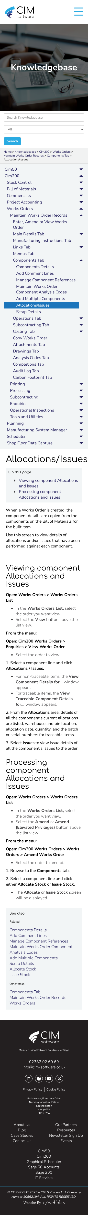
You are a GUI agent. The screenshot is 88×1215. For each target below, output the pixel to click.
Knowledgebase (25, 152)
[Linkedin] (29, 1079)
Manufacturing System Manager (37, 430)
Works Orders (62, 152)
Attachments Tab (29, 344)
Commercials (19, 195)
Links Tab (22, 247)
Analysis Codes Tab (31, 358)
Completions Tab (28, 364)
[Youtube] (49, 1079)
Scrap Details (28, 312)
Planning (15, 423)
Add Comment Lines (35, 273)
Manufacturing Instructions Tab (42, 240)
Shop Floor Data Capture (30, 443)
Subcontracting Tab (31, 325)
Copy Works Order (30, 338)
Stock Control (19, 182)
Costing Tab (24, 331)
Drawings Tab (26, 351)
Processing (20, 390)
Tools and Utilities (26, 417)
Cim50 (11, 169)
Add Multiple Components (40, 298)
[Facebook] (39, 1079)
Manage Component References (46, 280)
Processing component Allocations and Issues (40, 494)
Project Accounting (24, 202)
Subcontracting (24, 397)
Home (7, 152)
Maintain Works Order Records (24, 156)
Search (12, 141)
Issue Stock (20, 974)
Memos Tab (23, 253)
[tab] (44, 169)
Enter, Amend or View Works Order (40, 224)
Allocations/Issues (33, 305)
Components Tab (58, 156)
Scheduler (16, 436)
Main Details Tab (28, 234)
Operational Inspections (32, 410)
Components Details (35, 267)
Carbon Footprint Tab (32, 377)
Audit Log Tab (26, 371)
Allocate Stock (23, 969)
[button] (81, 169)
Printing (17, 384)
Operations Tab (27, 318)
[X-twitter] (59, 1079)
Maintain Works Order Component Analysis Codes (41, 289)
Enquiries (18, 403)
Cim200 (44, 152)
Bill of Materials (21, 189)
